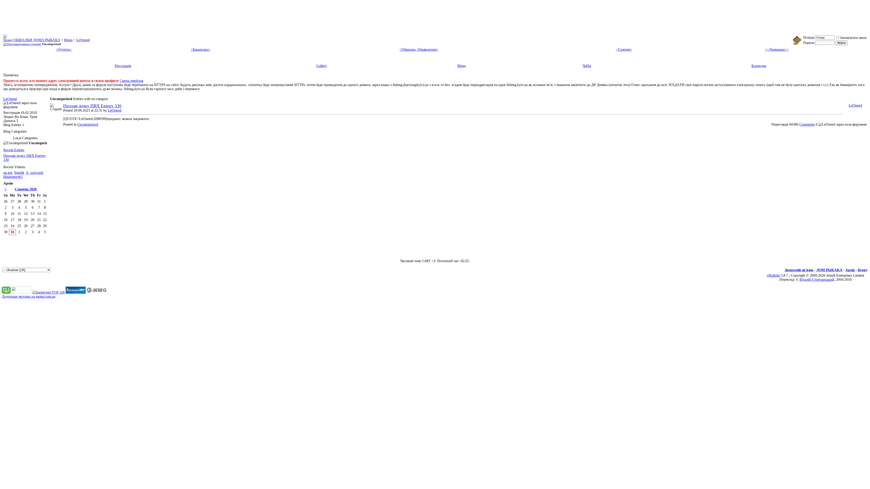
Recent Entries (13, 150)
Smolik (19, 173)
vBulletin (773, 275)
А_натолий (34, 173)
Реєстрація (123, 66)
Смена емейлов (131, 81)
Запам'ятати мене (853, 38)
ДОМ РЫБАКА (829, 270)
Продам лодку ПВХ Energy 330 (92, 105)
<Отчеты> (64, 49)
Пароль (808, 43)
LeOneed (83, 40)
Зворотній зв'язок (799, 270)
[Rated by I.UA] (21, 292)
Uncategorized (87, 124)
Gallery (321, 66)
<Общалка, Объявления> (418, 49)
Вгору (863, 270)
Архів (850, 270)
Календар (759, 66)
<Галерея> (624, 49)
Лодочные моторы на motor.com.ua (28, 296)
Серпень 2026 (26, 189)
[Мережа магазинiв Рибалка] (96, 292)
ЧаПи (586, 66)
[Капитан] (76, 292)
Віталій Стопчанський (817, 279)
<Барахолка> (200, 49)
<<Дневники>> (777, 49)
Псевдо (808, 37)
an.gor (7, 173)
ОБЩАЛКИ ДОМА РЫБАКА (36, 40)
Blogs (68, 40)
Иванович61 (13, 177)
